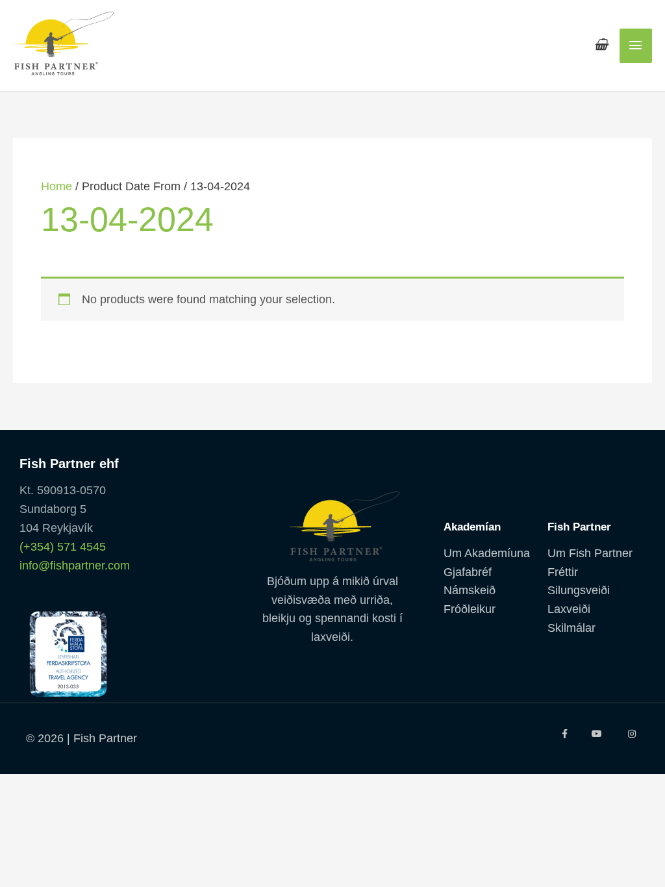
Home (56, 186)
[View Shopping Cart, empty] (601, 44)
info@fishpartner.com (74, 565)
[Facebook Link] (564, 733)
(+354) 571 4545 (62, 546)
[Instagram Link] (632, 733)
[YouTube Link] (597, 733)
